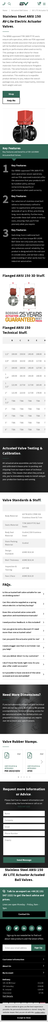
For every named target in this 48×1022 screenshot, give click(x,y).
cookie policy (40, 1012)
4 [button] (26, 777)
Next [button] (42, 762)
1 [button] (18, 777)
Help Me (11, 100)
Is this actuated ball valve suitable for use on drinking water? (22, 594)
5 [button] (29, 777)
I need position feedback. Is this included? (22, 622)
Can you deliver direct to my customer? (21, 656)
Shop (11, 94)
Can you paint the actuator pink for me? (21, 639)
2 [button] (21, 777)
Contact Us (24, 914)
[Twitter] (16, 928)
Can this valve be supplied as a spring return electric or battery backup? (19, 604)
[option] (12, 762)
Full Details (8, 996)
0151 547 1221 (24, 806)
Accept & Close (24, 1018)
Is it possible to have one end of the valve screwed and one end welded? (21, 674)
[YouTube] (39, 928)
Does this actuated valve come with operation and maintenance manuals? (20, 614)
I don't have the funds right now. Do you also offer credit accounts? (21, 664)
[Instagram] (32, 928)
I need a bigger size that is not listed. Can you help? (21, 647)
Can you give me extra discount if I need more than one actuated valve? (21, 631)
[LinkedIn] (24, 928)
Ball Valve (24, 4)
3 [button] (24, 777)
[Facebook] (9, 928)
